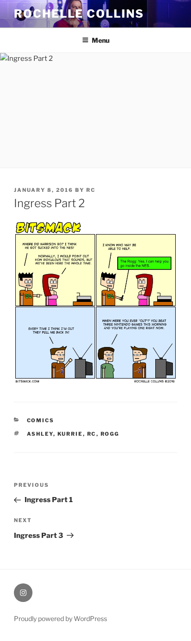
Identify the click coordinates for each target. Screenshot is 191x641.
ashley (40, 434)
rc (91, 190)
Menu (100, 40)
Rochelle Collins (79, 13)
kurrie (70, 434)
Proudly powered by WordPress (60, 618)
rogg (110, 434)
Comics (41, 420)
